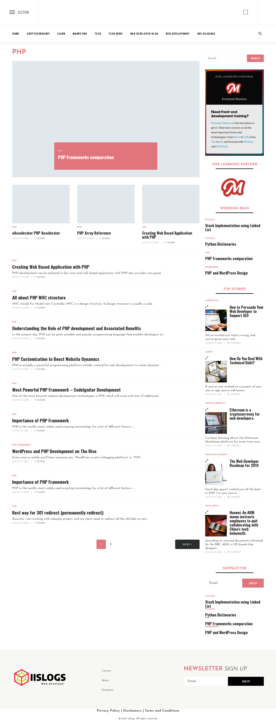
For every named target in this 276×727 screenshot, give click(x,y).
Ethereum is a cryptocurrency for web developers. (245, 414)
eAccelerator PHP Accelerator (36, 233)
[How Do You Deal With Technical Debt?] (216, 371)
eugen (41, 239)
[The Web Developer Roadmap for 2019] (216, 474)
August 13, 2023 (213, 343)
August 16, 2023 (20, 492)
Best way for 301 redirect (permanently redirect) (57, 512)
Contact (106, 671)
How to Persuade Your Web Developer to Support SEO (247, 311)
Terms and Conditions (162, 711)
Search (255, 59)
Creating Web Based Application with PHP (167, 235)
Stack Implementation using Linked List (232, 227)
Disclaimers (132, 711)
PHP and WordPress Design (226, 273)
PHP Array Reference (94, 233)
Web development (216, 455)
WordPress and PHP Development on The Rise (54, 451)
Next (187, 544)
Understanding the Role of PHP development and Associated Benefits (76, 328)
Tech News (211, 506)
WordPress (24, 445)
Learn (209, 352)
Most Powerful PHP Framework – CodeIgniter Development (66, 389)
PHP (60, 151)
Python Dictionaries (220, 244)
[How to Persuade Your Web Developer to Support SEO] (216, 320)
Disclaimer (107, 690)
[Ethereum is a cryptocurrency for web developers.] (216, 423)
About (105, 680)
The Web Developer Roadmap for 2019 (244, 463)
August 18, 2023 (20, 308)
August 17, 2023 (20, 431)
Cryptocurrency (215, 403)
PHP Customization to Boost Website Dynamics (55, 358)
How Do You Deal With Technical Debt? (246, 360)
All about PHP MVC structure (39, 297)
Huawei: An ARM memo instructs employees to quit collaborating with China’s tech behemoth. (244, 523)
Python (210, 220)
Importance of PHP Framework (40, 420)
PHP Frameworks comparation (86, 157)
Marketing (212, 301)
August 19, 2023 (20, 239)
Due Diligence (206, 33)
